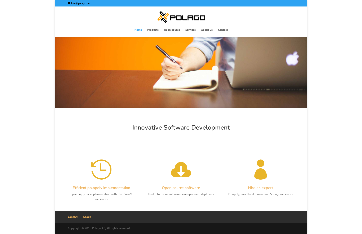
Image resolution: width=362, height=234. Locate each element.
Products (153, 30)
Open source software (181, 187)
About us (207, 30)
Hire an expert (260, 187)
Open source (172, 30)
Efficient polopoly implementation (101, 187)
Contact (223, 30)
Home (138, 30)
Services (190, 30)
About (87, 217)
